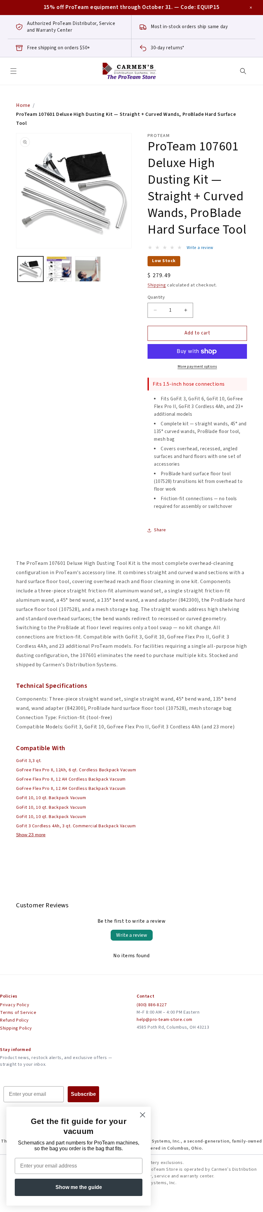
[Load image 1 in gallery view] (30, 269)
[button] (13, 71)
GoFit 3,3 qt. (29, 761)
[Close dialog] (142, 1114)
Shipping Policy (16, 1028)
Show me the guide (78, 1187)
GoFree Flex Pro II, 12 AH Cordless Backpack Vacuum (71, 779)
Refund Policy (14, 1020)
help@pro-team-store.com (164, 1019)
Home (23, 105)
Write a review (131, 935)
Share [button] (160, 530)
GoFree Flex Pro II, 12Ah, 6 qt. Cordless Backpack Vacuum (76, 770)
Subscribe (83, 1094)
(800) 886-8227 (151, 1005)
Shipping (157, 285)
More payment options (197, 366)
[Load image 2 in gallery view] (59, 269)
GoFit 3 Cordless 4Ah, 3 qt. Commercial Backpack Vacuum (76, 826)
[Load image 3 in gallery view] (88, 269)
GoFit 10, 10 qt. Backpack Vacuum (51, 798)
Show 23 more (31, 834)
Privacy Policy (14, 1005)
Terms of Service (18, 1012)
